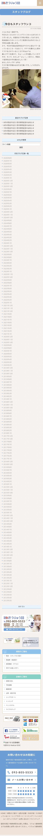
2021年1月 (8, 334)
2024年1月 (8, 243)
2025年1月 (8, 209)
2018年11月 (8, 405)
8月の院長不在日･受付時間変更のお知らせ (19, 125)
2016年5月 (8, 473)
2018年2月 (8, 430)
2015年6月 (8, 504)
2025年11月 (8, 183)
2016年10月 (8, 464)
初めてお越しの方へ (12, 668)
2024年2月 (8, 240)
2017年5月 (8, 450)
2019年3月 (8, 393)
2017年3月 (8, 456)
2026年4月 (8, 169)
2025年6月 (8, 195)
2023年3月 (8, 266)
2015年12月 (8, 487)
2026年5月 (8, 166)
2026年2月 (8, 175)
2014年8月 (8, 527)
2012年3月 (8, 600)
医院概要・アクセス (12, 664)
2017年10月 (8, 439)
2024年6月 (8, 229)
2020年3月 (8, 362)
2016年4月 (8, 475)
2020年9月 (8, 345)
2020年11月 (8, 339)
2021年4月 (8, 328)
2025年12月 (8, 181)
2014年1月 (8, 546)
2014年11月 (8, 518)
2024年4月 (8, 234)
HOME (3, 813)
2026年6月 (8, 163)
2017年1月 (8, 459)
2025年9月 (8, 189)
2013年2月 (8, 578)
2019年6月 (8, 385)
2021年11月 (8, 308)
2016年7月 (8, 470)
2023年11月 (8, 249)
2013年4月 (8, 572)
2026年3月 (8, 172)
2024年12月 (8, 212)
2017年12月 (8, 436)
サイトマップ (35, 819)
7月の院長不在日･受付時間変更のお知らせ (19, 128)
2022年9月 (8, 280)
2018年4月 (8, 424)
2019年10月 (8, 373)
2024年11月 (8, 214)
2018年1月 (8, 433)
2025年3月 (8, 203)
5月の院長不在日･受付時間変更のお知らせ (19, 134)
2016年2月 (8, 481)
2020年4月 (8, 359)
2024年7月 (8, 226)
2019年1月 (8, 399)
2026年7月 (8, 161)
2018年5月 (8, 422)
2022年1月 (8, 302)
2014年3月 (8, 541)
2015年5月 (8, 507)
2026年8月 (8, 158)
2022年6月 (8, 288)
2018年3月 (8, 427)
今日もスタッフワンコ (18, 24)
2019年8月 (8, 379)
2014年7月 (8, 529)
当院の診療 (22, 813)
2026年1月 (8, 178)
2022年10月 (8, 277)
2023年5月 (8, 263)
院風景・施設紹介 (11, 660)
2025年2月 (8, 206)
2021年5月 (8, 325)
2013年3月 (8, 575)
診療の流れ (9, 681)
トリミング (9, 701)
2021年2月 (8, 331)
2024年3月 (8, 237)
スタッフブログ (12, 819)
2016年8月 (8, 467)
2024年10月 (8, 217)
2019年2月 (8, 396)
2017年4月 (8, 453)
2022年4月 (8, 294)
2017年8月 (8, 441)
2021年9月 (8, 314)
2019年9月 (8, 376)
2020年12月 (8, 336)
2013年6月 (8, 566)
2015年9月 (8, 495)
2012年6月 (8, 592)
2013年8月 (8, 561)
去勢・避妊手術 (11, 693)
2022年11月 (8, 274)
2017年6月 (8, 447)
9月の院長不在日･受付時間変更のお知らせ (19, 122)
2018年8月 (8, 413)
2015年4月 (8, 510)
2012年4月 (8, 597)
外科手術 (31, 813)
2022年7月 (8, 285)
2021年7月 (8, 320)
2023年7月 (8, 260)
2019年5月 (8, 388)
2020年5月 (8, 356)
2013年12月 (8, 549)
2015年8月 (8, 498)
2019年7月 (8, 382)
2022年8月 (8, 283)
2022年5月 (8, 291)
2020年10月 (8, 342)
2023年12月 (8, 246)
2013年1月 (8, 580)
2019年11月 (8, 371)
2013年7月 (8, 563)
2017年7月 (8, 444)
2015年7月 (8, 501)
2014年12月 (8, 515)
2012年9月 (8, 589)
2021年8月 (8, 317)
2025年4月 (8, 200)
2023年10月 (8, 251)
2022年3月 (8, 297)
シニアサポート (11, 697)
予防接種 (9, 685)
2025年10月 (8, 186)
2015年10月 (8, 492)
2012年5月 (8, 595)
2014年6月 (8, 532)
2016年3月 (8, 478)
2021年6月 (8, 322)
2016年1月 (8, 484)
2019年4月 (8, 390)
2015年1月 (8, 512)
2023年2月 (8, 268)
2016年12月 (8, 461)
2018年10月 (8, 407)
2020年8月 (8, 348)
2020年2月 (8, 365)
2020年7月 (8, 351)
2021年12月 (8, 305)
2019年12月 (8, 368)
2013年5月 (8, 569)
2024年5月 (8, 232)
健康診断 (9, 689)
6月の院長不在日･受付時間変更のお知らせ (19, 131)
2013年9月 (8, 558)
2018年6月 (8, 419)
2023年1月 (8, 271)
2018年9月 (8, 410)
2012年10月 (8, 586)
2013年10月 (8, 555)
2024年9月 (8, 220)
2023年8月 (8, 257)
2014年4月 (8, 538)
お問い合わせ (24, 819)
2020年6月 (8, 353)
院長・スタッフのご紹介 (13, 656)
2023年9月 (8, 254)
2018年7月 (8, 416)
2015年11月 (8, 490)
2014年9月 (8, 524)
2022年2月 (8, 300)
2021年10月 (8, 311)
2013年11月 (8, 552)
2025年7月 (8, 192)
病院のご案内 (12, 813)
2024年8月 (8, 223)
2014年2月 (8, 544)
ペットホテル (10, 705)
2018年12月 (8, 402)
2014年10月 (8, 521)
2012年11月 (8, 583)
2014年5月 (8, 535)
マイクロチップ (11, 709)
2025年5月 (8, 198)
